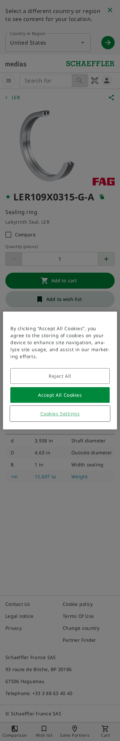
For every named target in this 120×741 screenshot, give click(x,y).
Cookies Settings (60, 413)
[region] (60, 370)
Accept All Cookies (60, 395)
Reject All (60, 376)
